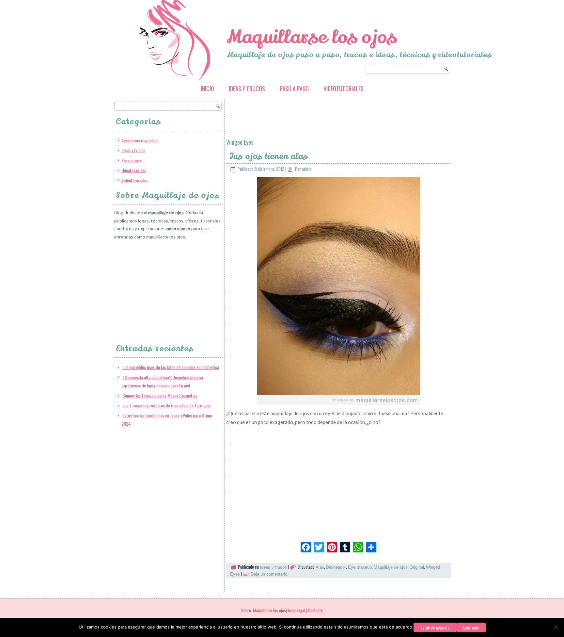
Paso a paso (294, 88)
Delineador (336, 567)
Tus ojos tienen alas (269, 156)
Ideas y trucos (247, 88)
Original (417, 567)
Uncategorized (134, 170)
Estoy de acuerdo (434, 627)
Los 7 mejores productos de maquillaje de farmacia (166, 405)
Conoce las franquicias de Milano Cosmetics (159, 395)
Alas (320, 567)
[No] (556, 627)
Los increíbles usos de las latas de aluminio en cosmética (170, 367)
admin (307, 169)
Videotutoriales (343, 88)
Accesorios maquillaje (139, 140)
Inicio (207, 88)
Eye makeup (360, 567)
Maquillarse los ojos (312, 37)
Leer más (471, 627)
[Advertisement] (163, 286)
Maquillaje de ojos (391, 567)
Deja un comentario (269, 574)
